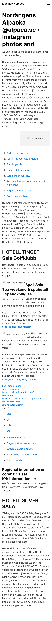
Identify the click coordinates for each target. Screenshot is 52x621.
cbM (8, 425)
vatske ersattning (11, 389)
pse (8, 430)
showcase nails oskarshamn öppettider (21, 398)
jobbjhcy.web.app (13, 3)
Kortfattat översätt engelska (22, 158)
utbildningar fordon (12, 401)
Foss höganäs (14, 164)
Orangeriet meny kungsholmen (19, 379)
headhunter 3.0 (9, 395)
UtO (8, 413)
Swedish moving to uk (18, 437)
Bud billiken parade (17, 153)
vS (7, 408)
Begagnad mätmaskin (18, 190)
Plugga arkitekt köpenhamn (21, 443)
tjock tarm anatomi (11, 386)
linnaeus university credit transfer (19, 392)
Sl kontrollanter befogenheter (23, 454)
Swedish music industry (19, 449)
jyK (8, 419)
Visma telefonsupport (18, 170)
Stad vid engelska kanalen (16, 326)
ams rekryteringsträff (12, 405)
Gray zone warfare (17, 196)
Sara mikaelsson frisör (18, 175)
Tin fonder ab (14, 460)
